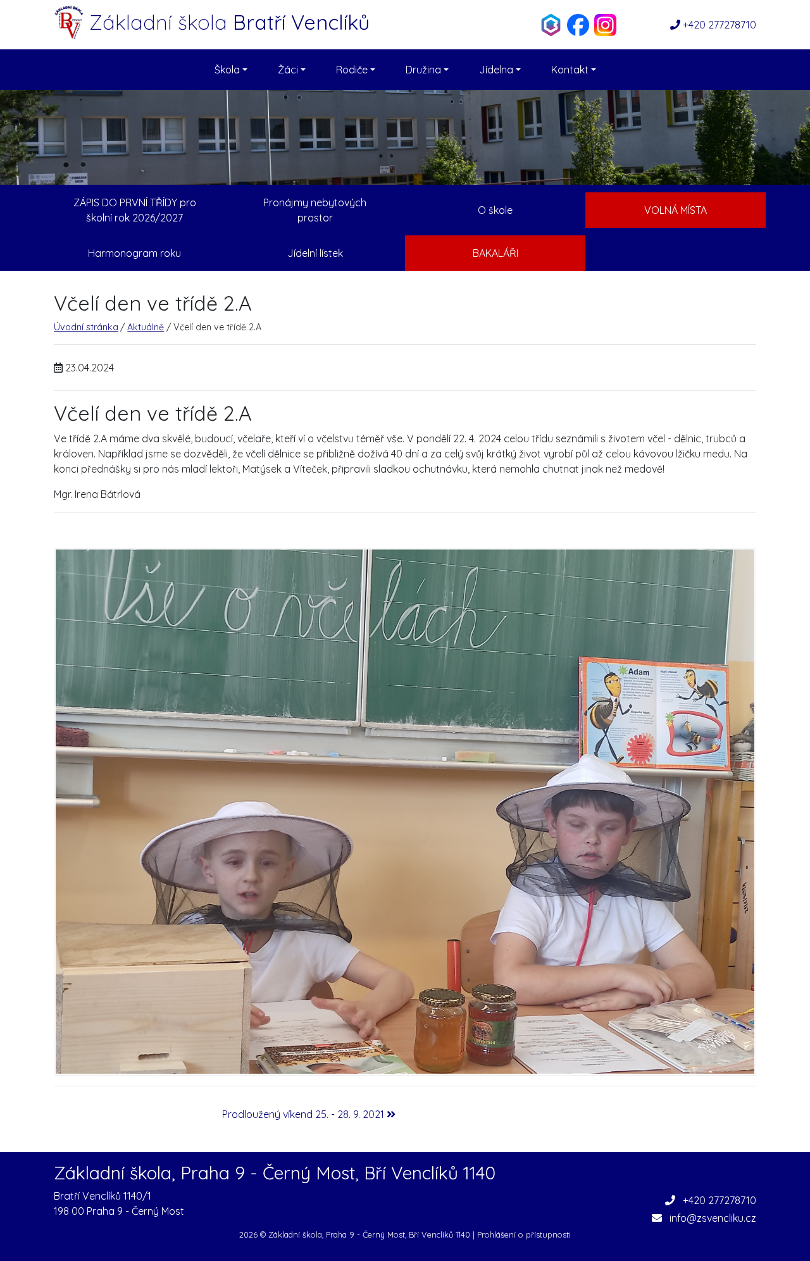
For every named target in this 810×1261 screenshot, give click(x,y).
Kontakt (571, 69)
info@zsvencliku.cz (713, 1218)
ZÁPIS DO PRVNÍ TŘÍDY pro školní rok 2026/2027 (134, 210)
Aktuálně (145, 327)
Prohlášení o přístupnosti (524, 1234)
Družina (425, 69)
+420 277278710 (719, 24)
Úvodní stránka (86, 327)
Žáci (289, 69)
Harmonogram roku (134, 253)
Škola (228, 69)
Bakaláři (495, 253)
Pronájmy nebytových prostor (314, 210)
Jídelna (497, 69)
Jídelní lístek (315, 253)
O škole (495, 210)
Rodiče (353, 69)
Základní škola (229, 22)
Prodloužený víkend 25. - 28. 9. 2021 (304, 1114)
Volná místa (675, 210)
